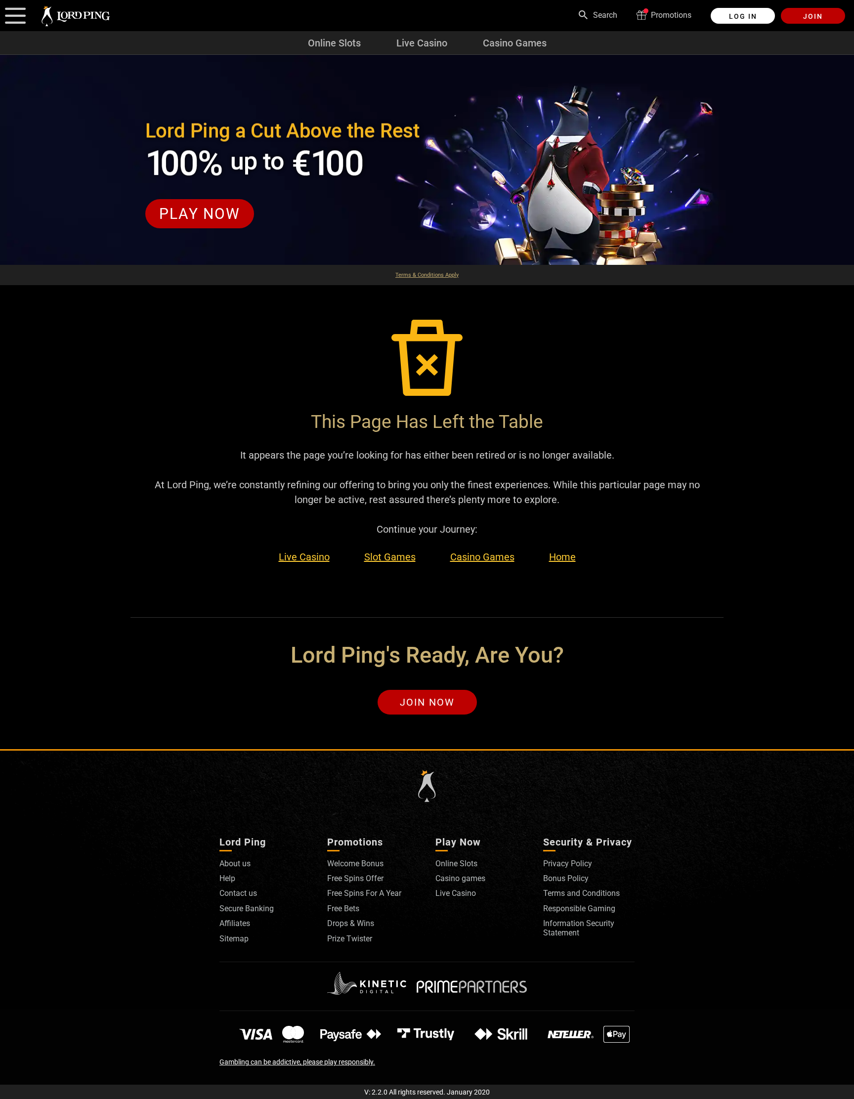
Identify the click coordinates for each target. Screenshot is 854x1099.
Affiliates (234, 923)
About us (235, 863)
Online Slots (334, 43)
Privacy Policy (567, 863)
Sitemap (234, 938)
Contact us (238, 893)
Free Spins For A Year (364, 893)
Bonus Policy (566, 878)
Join (813, 16)
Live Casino (421, 43)
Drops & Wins (350, 923)
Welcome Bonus (355, 863)
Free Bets (343, 908)
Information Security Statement (578, 928)
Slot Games (390, 557)
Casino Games (515, 43)
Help (227, 878)
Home (562, 557)
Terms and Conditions (581, 893)
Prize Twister (349, 938)
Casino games (460, 878)
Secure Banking (246, 908)
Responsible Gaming (579, 908)
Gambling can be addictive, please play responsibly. (297, 1062)
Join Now (427, 702)
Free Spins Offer (355, 878)
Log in (743, 16)
